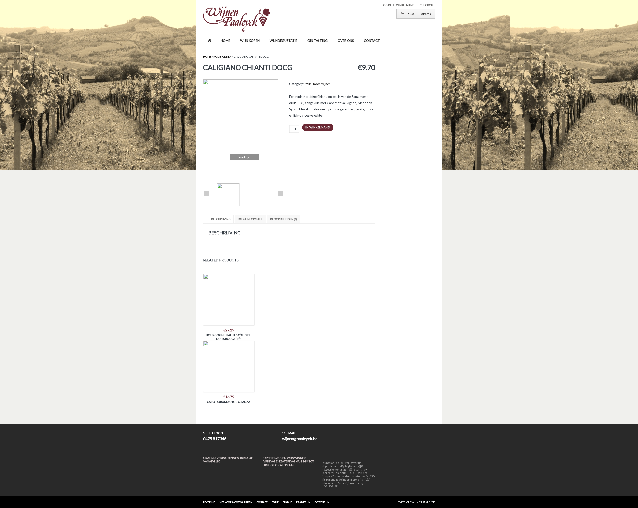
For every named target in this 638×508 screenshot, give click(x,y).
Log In (386, 5)
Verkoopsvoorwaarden (236, 502)
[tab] (221, 219)
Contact (262, 502)
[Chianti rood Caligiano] (243, 129)
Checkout (427, 5)
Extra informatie (250, 219)
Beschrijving (221, 219)
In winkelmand (317, 127)
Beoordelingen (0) (283, 219)
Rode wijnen (222, 56)
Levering (209, 502)
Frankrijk (303, 502)
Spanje (287, 502)
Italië (308, 84)
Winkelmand (405, 5)
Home (207, 56)
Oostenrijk (322, 502)
